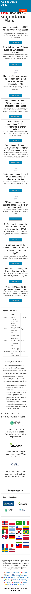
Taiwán (7, 581)
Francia (7, 575)
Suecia (9, 584)
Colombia (12, 577)
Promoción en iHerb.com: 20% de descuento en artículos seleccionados (15, 103)
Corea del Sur (22, 579)
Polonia (24, 572)
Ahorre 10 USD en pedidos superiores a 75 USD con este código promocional (15, 474)
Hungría (24, 582)
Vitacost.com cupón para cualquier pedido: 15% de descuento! (15, 454)
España (7, 572)
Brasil (7, 579)
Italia (13, 575)
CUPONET (22, 584)
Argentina (21, 577)
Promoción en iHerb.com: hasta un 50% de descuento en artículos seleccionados (15, 148)
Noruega (8, 582)
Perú (27, 577)
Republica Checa (22, 575)
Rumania (23, 574)
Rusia (15, 584)
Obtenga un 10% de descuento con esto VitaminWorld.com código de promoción (15, 433)
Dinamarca (16, 582)
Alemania (8, 574)
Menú (23, 10)
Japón (14, 579)
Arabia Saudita (16, 581)
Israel (25, 581)
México (5, 577)
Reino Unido (15, 572)
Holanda (16, 574)
